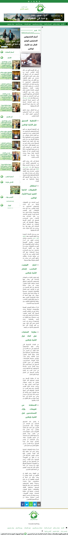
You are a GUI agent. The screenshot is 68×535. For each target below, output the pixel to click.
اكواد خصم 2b (26, 98)
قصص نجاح (64, 27)
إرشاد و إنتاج (56, 24)
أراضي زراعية (48, 27)
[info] (31, 1)
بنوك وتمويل (10, 24)
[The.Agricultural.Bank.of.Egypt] (34, 17)
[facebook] (39, 1)
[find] (34, 1)
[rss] (36, 1)
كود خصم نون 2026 (31, 168)
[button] (6, 17)
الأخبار (62, 24)
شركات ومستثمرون (37, 24)
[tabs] (28, 1)
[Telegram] (35, 504)
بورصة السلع (19, 24)
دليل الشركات (27, 24)
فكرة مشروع (56, 27)
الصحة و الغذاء (47, 24)
